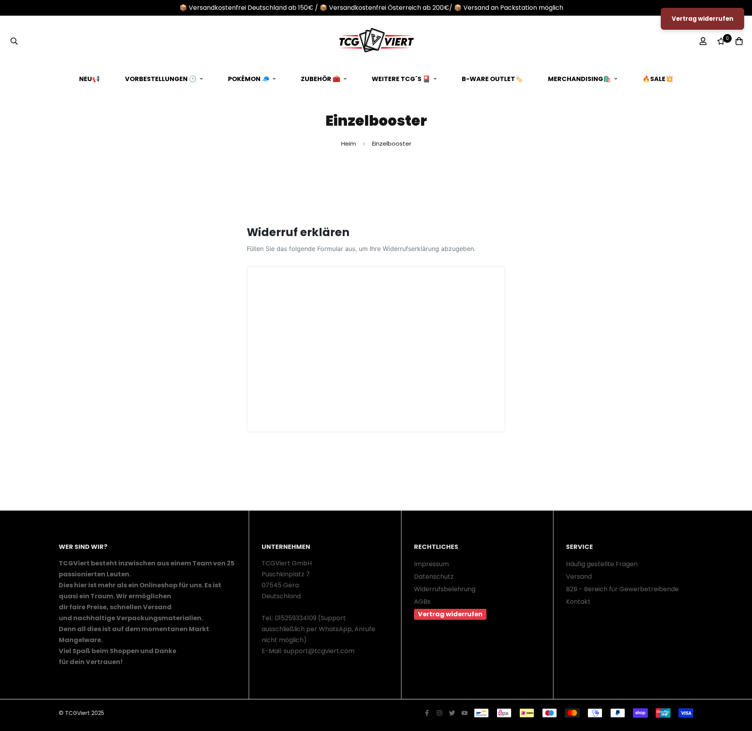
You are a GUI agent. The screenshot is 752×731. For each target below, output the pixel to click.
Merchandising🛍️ (579, 78)
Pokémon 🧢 (248, 78)
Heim (348, 143)
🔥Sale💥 (657, 78)
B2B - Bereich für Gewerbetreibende (622, 589)
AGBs (422, 601)
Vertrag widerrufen (450, 614)
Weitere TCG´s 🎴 (401, 78)
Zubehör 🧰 (320, 78)
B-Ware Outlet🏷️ (492, 78)
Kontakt (578, 601)
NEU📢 (89, 78)
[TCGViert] (376, 41)
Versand (579, 576)
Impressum (431, 564)
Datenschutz (434, 576)
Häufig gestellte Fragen (602, 564)
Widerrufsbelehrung (444, 589)
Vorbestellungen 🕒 (161, 78)
